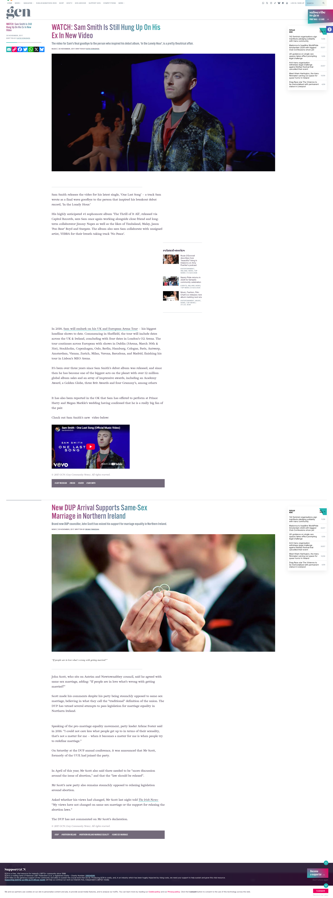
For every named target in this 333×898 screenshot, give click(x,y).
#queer (81, 483)
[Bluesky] (41, 49)
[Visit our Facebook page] (283, 3)
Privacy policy (174, 892)
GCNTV (69, 3)
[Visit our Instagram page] (271, 3)
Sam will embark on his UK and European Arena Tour (100, 329)
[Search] (323, 3)
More (121, 3)
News (17, 3)
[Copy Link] (14, 49)
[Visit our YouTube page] (287, 3)
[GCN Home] (18, 13)
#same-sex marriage (120, 834)
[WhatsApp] (31, 49)
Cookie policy (154, 892)
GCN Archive (80, 3)
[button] (329, 29)
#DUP (57, 834)
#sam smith (90, 483)
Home (9, 3)
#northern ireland (68, 834)
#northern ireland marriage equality (94, 834)
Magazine (28, 3)
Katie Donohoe (92, 49)
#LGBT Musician (61, 483)
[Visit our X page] (267, 3)
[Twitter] (25, 49)
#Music (72, 483)
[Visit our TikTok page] (275, 3)
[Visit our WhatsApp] (263, 3)
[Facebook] (20, 49)
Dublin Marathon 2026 (46, 3)
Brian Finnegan (92, 529)
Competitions (109, 3)
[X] (36, 49)
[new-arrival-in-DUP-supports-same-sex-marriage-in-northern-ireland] (163, 593)
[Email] (9, 49)
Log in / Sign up (297, 3)
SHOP (61, 3)
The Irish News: (148, 800)
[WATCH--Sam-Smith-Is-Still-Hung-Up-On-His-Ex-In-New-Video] (163, 112)
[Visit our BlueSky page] (279, 3)
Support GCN (95, 3)
